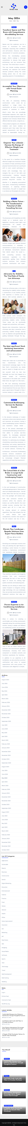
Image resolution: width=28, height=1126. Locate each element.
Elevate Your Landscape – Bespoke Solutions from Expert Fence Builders (14, 531)
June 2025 (5, 729)
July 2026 (4, 683)
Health (14, 140)
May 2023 (4, 823)
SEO (3, 944)
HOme (14, 526)
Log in (3, 992)
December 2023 (6, 797)
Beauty (14, 27)
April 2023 (4, 827)
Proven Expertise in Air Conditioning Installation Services (14, 607)
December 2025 (6, 710)
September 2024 (6, 763)
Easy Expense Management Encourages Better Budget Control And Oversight (12, 1094)
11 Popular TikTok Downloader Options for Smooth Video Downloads (13, 1110)
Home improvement (7, 921)
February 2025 (6, 744)
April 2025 (4, 736)
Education (14, 83)
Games (4, 906)
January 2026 (6, 706)
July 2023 (4, 816)
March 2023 (5, 831)
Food (3, 902)
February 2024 (6, 789)
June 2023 (5, 819)
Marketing (4, 932)
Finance (14, 343)
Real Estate (5, 940)
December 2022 (6, 842)
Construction (5, 875)
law (14, 271)
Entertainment (6, 891)
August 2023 (5, 812)
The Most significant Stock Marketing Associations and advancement (14, 348)
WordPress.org (6, 1003)
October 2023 (5, 804)
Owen (11, 38)
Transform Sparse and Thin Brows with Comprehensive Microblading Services (14, 32)
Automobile (5, 864)
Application (5, 860)
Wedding (4, 981)
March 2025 (5, 740)
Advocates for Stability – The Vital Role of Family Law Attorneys (14, 276)
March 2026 (5, 698)
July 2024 (4, 770)
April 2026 (5, 695)
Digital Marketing (6, 883)
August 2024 (5, 766)
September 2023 (6, 808)
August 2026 (5, 679)
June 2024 (5, 774)
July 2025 (4, 725)
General (4, 910)
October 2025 (5, 717)
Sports (3, 959)
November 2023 (6, 800)
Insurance (4, 925)
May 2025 (4, 732)
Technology (5, 966)
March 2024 (5, 785)
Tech (3, 962)
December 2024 (6, 751)
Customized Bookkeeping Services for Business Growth (14, 405)
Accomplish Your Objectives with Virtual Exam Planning (14, 89)
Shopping (4, 947)
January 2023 (6, 838)
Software (4, 955)
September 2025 (6, 721)
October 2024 (5, 759)
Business (14, 198)
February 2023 (6, 834)
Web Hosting (5, 978)
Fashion (4, 894)
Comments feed (6, 1000)
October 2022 (5, 850)
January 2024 (6, 793)
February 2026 (6, 702)
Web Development (7, 974)
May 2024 (4, 778)
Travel (3, 970)
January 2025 (6, 747)
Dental (3, 879)
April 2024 (5, 782)
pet (3, 936)
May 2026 (4, 691)
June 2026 (5, 687)
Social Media (5, 951)
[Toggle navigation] (2, 7)
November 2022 (6, 846)
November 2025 (6, 713)
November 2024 (6, 755)
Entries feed (5, 996)
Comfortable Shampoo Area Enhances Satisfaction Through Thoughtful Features (13, 1063)
